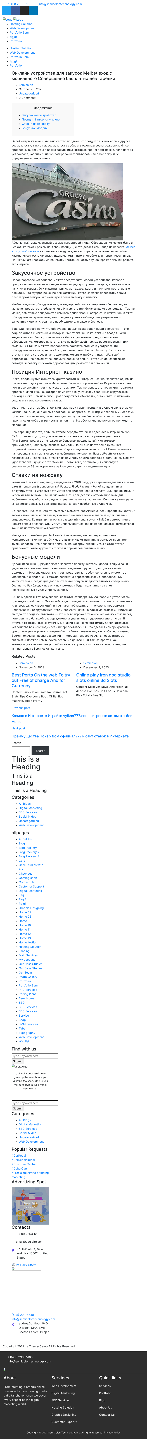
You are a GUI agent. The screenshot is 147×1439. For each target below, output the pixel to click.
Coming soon (28, 878)
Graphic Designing (31, 908)
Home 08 (25, 916)
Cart (22, 860)
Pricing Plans (27, 994)
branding (43, 1173)
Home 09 (25, 921)
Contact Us (26, 882)
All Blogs (25, 803)
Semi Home (26, 998)
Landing (24, 951)
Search (16, 743)
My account (27, 959)
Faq (21, 895)
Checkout (25, 873)
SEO (22, 1002)
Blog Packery (28, 847)
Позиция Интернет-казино (41, 119)
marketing (18, 1177)
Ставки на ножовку (36, 124)
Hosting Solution (21, 24)
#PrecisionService (24, 1173)
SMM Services (28, 1024)
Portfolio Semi (19, 32)
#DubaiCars (20, 1168)
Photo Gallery (28, 977)
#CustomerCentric (24, 1164)
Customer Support (31, 886)
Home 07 (25, 912)
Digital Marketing (30, 808)
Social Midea (27, 816)
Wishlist (24, 1041)
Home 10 (25, 925)
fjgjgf (13, 37)
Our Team (25, 972)
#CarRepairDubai (23, 1160)
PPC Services (28, 989)
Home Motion (28, 942)
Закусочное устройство (39, 115)
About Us (25, 839)
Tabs (22, 1028)
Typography (27, 1033)
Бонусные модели (35, 128)
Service (24, 1015)
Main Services (28, 955)
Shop (22, 1020)
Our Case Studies (30, 964)
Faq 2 (23, 899)
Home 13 (25, 938)
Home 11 (24, 929)
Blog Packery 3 (29, 856)
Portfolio (16, 41)
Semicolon (26, 85)
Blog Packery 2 (29, 852)
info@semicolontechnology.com (33, 1319)
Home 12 (25, 934)
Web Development (22, 28)
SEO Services (28, 812)
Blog (22, 843)
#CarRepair (19, 1155)
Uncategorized (29, 93)
